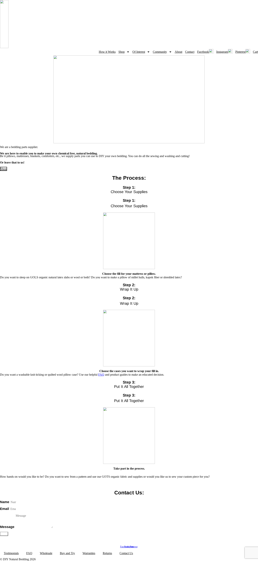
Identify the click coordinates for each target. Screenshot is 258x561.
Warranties (89, 553)
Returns (107, 553)
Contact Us (126, 553)
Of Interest (138, 51)
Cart (255, 51)
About (178, 51)
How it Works (107, 51)
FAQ (101, 374)
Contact (189, 51)
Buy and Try (67, 553)
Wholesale (46, 553)
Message (7, 527)
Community (160, 51)
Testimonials (11, 553)
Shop (121, 51)
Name (5, 502)
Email (5, 509)
